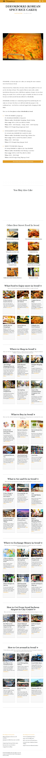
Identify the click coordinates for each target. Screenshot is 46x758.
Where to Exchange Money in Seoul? (22, 543)
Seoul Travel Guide (18, 13)
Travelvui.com (9, 752)
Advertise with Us (11, 754)
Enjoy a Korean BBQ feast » (28, 738)
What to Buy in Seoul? (22, 414)
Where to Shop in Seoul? (22, 349)
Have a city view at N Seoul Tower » (30, 740)
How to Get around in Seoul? (22, 647)
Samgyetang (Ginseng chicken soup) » (10, 743)
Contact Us (5, 754)
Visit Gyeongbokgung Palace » (29, 736)
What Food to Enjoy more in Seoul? (22, 286)
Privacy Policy (6, 755)
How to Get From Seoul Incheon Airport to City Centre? (23, 608)
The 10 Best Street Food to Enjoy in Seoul (23, 161)
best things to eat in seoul (8, 734)
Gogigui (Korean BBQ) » (8, 746)
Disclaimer (18, 754)
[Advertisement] (23, 23)
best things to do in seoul (28, 734)
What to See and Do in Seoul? (22, 479)
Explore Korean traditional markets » (30, 745)
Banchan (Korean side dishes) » (9, 745)
